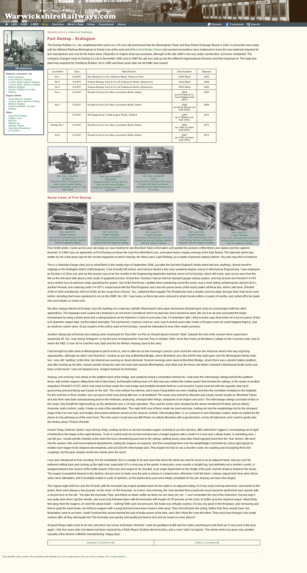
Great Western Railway (20, 79)
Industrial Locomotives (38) (101, 542)
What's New (75, 24)
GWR (24, 24)
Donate (216, 24)
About (122, 24)
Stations (58, 24)
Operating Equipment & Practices (19, 129)
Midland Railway (16, 87)
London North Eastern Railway (24, 82)
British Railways (16, 77)
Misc (45, 24)
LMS (14, 24)
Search (255, 24)
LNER (35, 24)
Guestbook (106, 24)
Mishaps (12, 120)
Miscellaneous (24, 68)
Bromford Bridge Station (147, 49)
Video (91, 24)
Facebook (236, 24)
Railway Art (14, 123)
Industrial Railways (17, 115)
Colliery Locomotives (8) (207, 542)
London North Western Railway (24, 84)
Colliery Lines (15, 118)
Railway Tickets (16, 125)
